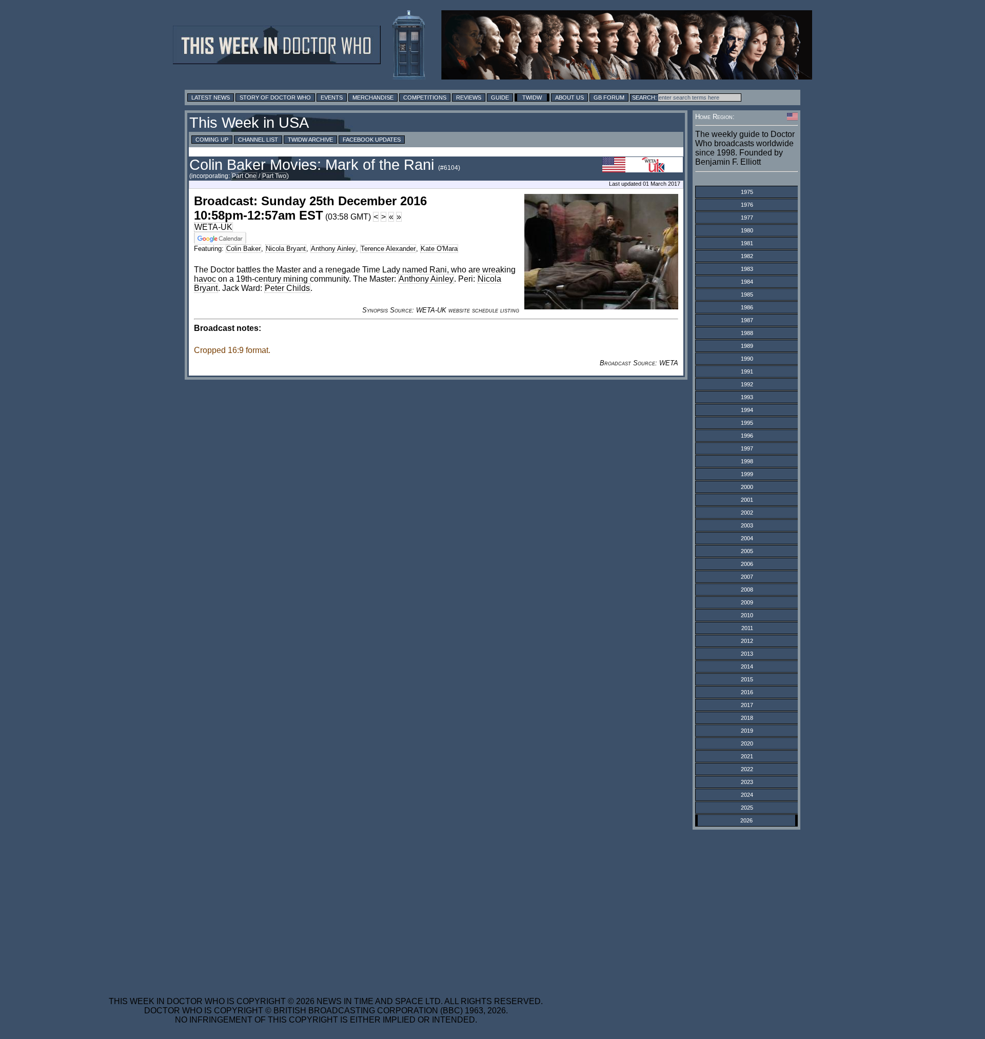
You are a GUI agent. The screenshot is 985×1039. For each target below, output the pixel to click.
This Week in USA (249, 122)
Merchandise (372, 97)
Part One (244, 176)
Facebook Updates (372, 139)
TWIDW (532, 97)
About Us (569, 97)
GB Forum (609, 97)
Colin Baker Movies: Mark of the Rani (311, 164)
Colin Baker (243, 248)
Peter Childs (287, 288)
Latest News (210, 97)
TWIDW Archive (310, 139)
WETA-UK (213, 227)
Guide (500, 97)
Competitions (424, 97)
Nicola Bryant (286, 248)
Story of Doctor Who (275, 97)
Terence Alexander (388, 248)
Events (332, 97)
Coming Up (211, 139)
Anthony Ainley (333, 248)
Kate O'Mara (439, 248)
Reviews (468, 97)
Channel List (258, 139)
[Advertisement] (326, 906)
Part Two (274, 176)
